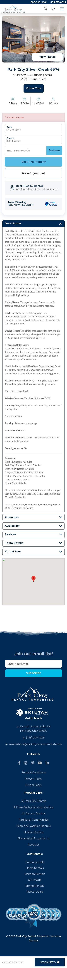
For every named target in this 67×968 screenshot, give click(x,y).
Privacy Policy (33, 778)
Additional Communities (33, 819)
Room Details (14, 543)
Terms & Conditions (33, 772)
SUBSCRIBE (33, 673)
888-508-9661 (39, 2)
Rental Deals (35, 891)
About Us (33, 844)
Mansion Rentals (34, 873)
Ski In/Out (34, 879)
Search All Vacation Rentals (33, 825)
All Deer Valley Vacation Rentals (33, 807)
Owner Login (33, 785)
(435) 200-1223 (35, 737)
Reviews (10, 534)
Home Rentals (35, 868)
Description (13, 223)
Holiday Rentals (33, 832)
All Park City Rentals (33, 801)
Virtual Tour (33, 88)
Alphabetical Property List (33, 838)
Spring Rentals (35, 885)
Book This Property (33, 161)
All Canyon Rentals (33, 813)
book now (48, 962)
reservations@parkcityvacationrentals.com (35, 744)
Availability (12, 525)
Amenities (12, 517)
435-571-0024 (58, 2)
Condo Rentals (35, 862)
